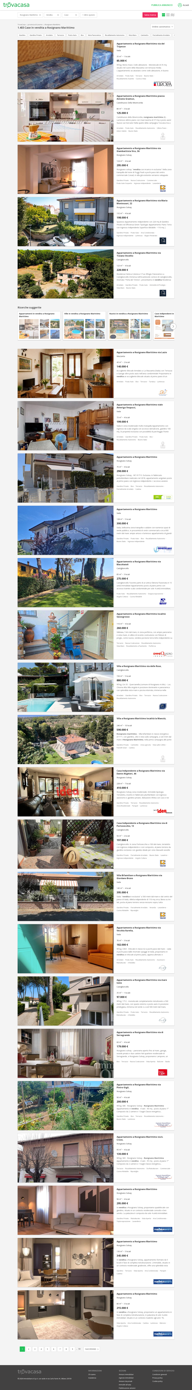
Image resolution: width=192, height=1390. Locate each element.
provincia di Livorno (35, 24)
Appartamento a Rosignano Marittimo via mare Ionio (142, 981)
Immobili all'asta (125, 1385)
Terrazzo (60, 35)
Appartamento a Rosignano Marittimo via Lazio (142, 352)
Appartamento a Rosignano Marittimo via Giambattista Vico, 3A (139, 150)
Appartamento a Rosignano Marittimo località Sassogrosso (141, 615)
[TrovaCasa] (16, 5)
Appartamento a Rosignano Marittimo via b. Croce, (140, 1138)
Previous (19, 326)
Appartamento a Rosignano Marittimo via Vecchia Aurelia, (139, 929)
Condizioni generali (159, 1374)
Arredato (49, 35)
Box (82, 35)
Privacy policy (157, 1378)
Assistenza (92, 1378)
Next (173, 326)
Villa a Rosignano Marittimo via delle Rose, (139, 666)
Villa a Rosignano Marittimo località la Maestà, (141, 718)
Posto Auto (72, 35)
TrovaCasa (22, 24)
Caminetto (145, 35)
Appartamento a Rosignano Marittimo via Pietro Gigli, (139, 1086)
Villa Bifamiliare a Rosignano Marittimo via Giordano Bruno (139, 877)
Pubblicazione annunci (127, 1388)
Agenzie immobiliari (126, 1378)
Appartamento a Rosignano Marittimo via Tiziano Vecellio (139, 254)
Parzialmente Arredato (161, 35)
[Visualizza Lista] (163, 15)
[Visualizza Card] (168, 15)
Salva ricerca (150, 15)
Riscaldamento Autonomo (114, 35)
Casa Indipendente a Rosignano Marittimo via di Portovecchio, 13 (142, 824)
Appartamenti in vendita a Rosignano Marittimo (36, 315)
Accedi (186, 5)
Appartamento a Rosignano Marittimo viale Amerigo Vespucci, (140, 406)
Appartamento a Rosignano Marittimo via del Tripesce (141, 45)
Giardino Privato (36, 35)
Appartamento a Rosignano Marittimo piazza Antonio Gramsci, (141, 97)
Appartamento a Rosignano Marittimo (137, 457)
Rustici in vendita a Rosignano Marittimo (128, 313)
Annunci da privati (125, 1381)
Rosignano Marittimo (52, 24)
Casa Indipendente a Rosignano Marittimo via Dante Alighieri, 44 (141, 772)
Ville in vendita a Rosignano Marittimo (82, 313)
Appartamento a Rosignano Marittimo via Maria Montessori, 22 (142, 202)
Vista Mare (132, 35)
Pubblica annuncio (162, 5)
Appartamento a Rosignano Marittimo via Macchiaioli (139, 563)
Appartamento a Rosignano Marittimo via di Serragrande (140, 1034)
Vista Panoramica (94, 35)
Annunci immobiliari (126, 1374)
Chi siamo (92, 1374)
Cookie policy (157, 1381)
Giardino (22, 35)
